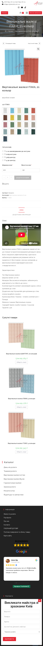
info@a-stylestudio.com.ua (12, 4)
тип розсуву (6, 147)
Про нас (6, 521)
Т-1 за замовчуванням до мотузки (17, 151)
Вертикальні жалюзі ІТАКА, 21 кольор (26, 31)
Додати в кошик (22, 177)
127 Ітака (6, 104)
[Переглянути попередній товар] (3, 43)
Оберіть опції (21, 362)
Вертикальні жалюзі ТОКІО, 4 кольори (21, 443)
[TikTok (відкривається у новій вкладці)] (25, 7)
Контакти (7, 525)
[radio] (5, 110)
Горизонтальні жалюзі (12, 483)
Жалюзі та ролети (10, 514)
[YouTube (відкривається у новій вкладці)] (22, 7)
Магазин (4, 13)
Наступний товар (33, 43)
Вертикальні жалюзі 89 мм (14, 479)
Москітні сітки (9, 491)
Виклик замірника (35, 13)
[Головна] (5, 31)
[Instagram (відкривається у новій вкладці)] (18, 7)
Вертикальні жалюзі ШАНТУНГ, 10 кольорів (21, 354)
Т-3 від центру (9, 157)
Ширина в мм (7, 165)
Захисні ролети (10, 487)
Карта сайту (8, 536)
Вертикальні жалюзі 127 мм (17, 195)
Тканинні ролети (10, 471)
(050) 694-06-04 (20, 2)
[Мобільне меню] (26, 13)
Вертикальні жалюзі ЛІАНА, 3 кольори (21, 398)
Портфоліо (7, 517)
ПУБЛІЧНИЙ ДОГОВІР (11, 528)
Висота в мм (27, 165)
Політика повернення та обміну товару (17, 532)
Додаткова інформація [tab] (21, 214)
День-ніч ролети (10, 467)
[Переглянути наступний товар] (39, 43)
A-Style (9, 197)
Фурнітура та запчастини (13, 495)
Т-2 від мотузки (10, 154)
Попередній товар (11, 43)
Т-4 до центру (9, 160)
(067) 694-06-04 (9, 2)
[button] (38, 49)
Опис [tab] (22, 210)
